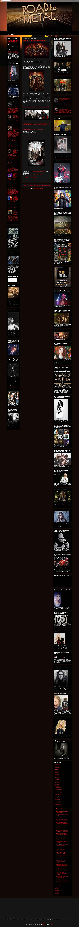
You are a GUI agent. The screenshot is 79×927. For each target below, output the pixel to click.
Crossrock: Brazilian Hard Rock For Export (16, 116)
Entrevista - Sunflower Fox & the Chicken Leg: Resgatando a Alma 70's (13, 213)
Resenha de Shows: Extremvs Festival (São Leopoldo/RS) (62, 831)
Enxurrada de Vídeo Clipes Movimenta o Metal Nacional (62, 880)
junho (57, 797)
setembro (58, 792)
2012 (56, 887)
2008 (56, 893)
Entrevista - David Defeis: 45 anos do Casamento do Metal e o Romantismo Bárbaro (13, 129)
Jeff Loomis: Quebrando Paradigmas (60, 847)
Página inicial (37, 185)
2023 (56, 769)
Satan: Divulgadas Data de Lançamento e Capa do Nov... (62, 823)
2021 (56, 772)
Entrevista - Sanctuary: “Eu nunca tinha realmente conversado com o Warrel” (13, 152)
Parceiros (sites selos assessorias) (58, 32)
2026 (56, 764)
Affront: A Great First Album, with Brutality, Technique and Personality (16, 105)
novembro (58, 789)
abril (57, 801)
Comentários (11, 280)
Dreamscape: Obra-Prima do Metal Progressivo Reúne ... (62, 865)
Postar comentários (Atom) (38, 188)
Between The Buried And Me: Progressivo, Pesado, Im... (61, 868)
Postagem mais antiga (45, 185)
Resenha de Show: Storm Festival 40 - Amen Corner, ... (62, 807)
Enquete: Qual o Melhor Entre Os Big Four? (13, 188)
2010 (56, 890)
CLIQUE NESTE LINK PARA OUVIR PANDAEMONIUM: (33, 129)
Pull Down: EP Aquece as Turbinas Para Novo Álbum (61, 870)
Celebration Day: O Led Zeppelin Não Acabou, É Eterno (61, 861)
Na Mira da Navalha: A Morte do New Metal (12, 140)
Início (9, 32)
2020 (56, 774)
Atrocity (35, 174)
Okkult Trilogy (39, 174)
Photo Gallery (11, 34)
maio (57, 799)
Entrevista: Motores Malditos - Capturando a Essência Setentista (13, 176)
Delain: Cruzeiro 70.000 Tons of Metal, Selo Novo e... (62, 826)
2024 (56, 767)
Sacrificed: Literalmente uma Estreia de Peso (61, 828)
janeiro (57, 884)
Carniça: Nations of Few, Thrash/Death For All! (61, 853)
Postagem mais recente (28, 185)
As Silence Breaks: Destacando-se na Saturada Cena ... (62, 837)
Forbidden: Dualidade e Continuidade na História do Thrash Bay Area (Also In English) (13, 199)
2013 (28, 174)
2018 (56, 777)
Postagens (11, 279)
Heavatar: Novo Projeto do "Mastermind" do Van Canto (62, 834)
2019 (56, 775)
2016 (56, 781)
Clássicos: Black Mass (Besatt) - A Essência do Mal (62, 877)
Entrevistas (15, 32)
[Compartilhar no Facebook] (27, 173)
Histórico (22, 32)
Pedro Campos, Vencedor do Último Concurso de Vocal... (62, 820)
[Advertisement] (15, 907)
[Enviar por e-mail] (23, 173)
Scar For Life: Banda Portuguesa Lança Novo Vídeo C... (61, 873)
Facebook (24, 137)
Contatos (47, 32)
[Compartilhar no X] (25, 173)
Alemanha (31, 174)
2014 (56, 784)
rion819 (43, 924)
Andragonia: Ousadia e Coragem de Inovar (60, 850)
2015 (56, 782)
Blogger (52, 924)
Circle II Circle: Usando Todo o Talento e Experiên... (62, 845)
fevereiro (58, 804)
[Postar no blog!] (24, 173)
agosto (57, 794)
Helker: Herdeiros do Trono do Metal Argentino (62, 812)
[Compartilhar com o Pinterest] (28, 173)
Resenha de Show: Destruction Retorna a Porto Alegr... (62, 858)
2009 (56, 892)
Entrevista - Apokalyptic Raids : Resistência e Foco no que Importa (13, 41)
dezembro (58, 787)
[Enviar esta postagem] (47, 171)
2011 (56, 888)
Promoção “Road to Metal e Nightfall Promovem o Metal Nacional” (13, 163)
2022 (56, 770)
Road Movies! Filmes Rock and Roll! (34, 32)
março (57, 802)
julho (57, 796)
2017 (56, 779)
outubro (57, 790)
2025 (56, 765)
